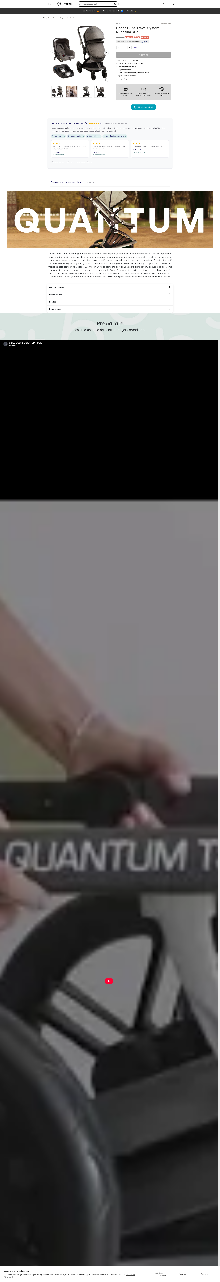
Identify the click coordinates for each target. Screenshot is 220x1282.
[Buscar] (115, 4)
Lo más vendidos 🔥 (91, 11)
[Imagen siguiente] (106, 53)
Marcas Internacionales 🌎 (113, 11)
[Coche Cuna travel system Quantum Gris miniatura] (57, 92)
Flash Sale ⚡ (132, 11)
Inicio (44, 18)
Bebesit (118, 24)
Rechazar (205, 1274)
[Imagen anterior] (52, 53)
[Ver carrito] (173, 4)
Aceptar (182, 1274)
